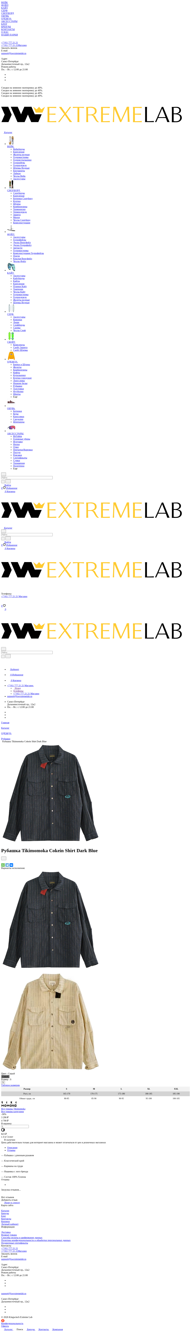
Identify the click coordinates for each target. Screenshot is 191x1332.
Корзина (5, 1221)
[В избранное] (3, 858)
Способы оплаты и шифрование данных (21, 1237)
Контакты (6, 1218)
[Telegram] (7, 865)
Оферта (5, 1326)
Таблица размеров (10, 1085)
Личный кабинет (10, 1224)
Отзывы (11, 1150)
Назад (17, 688)
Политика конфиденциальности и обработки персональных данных (36, 1240)
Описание (12, 1147)
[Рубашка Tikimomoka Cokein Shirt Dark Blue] (50, 843)
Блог (3, 1216)
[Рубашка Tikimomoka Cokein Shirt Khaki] (50, 1071)
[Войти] (2, 603)
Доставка (6, 1232)
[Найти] (8, 481)
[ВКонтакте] (11, 865)
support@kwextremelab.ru (13, 53)
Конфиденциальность (12, 1323)
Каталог (5, 1210)
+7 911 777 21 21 (9, 42)
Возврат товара (9, 1235)
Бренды (5, 1213)
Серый (5, 1076)
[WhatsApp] (3, 865)
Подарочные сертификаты (14, 1243)
